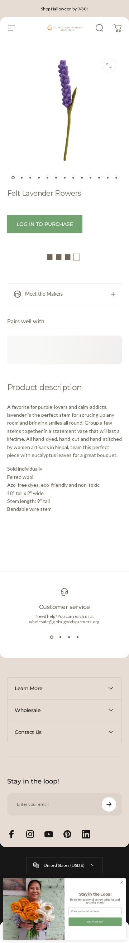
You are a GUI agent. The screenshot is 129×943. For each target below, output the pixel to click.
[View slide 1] (51, 637)
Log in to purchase (44, 224)
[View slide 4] (77, 637)
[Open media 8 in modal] (109, 65)
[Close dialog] (121, 882)
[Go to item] (13, 177)
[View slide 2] (60, 637)
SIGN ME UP (95, 921)
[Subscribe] (109, 804)
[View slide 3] (68, 637)
